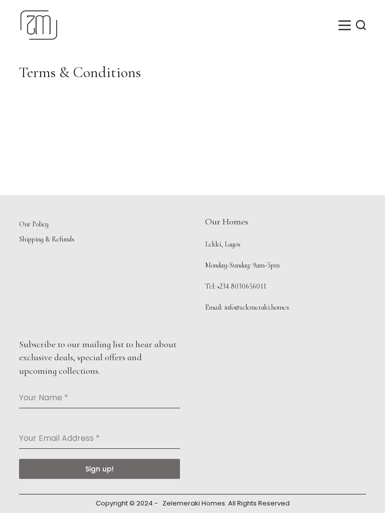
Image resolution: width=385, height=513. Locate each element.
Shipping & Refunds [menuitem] (47, 239)
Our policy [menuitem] (34, 224)
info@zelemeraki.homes (256, 307)
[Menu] (344, 25)
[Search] (361, 25)
